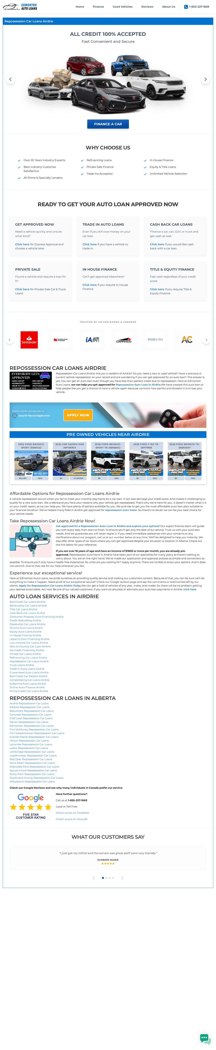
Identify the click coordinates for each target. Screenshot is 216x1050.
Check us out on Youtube (71, 819)
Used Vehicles (123, 6)
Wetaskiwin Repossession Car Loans (32, 781)
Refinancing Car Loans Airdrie (28, 657)
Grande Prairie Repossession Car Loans (34, 736)
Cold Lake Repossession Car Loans (31, 718)
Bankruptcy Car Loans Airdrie (28, 605)
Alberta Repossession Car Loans (29, 707)
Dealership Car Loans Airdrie (27, 624)
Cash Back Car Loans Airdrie (27, 613)
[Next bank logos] (206, 340)
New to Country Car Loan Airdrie (30, 646)
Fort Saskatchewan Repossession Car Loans (37, 733)
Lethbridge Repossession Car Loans (32, 751)
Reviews (147, 6)
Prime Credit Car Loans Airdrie (29, 691)
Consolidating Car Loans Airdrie (29, 680)
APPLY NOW (78, 415)
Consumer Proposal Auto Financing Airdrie (37, 616)
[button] (205, 1039)
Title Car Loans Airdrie (23, 609)
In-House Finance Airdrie (25, 635)
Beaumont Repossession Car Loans (32, 710)
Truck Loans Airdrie (22, 665)
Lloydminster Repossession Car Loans (33, 755)
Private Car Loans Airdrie (25, 653)
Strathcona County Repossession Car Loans (36, 777)
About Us (168, 6)
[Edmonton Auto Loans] (20, 7)
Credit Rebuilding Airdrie (25, 620)
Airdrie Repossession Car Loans (29, 703)
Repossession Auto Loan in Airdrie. (138, 384)
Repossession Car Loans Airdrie (29, 661)
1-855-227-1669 (199, 6)
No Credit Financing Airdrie (27, 650)
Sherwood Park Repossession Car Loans (34, 766)
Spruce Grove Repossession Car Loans (33, 770)
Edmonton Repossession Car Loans (32, 725)
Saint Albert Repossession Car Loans (32, 763)
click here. (190, 589)
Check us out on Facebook (73, 812)
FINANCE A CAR (108, 124)
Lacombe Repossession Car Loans (31, 744)
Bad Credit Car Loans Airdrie (27, 601)
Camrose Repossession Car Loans (30, 714)
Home (80, 6)
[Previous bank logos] (9, 340)
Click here (22, 244)
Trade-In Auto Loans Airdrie (27, 668)
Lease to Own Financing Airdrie (29, 639)
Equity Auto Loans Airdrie (26, 631)
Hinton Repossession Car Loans (29, 740)
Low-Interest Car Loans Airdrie (29, 642)
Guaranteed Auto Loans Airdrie (29, 672)
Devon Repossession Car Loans (29, 722)
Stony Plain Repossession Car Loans (32, 774)
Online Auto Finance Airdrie (27, 687)
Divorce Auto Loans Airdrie (26, 627)
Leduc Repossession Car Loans (29, 748)
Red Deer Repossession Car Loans (31, 759)
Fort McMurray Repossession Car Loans (34, 729)
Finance (98, 6)
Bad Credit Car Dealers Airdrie (28, 676)
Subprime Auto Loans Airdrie (28, 683)
